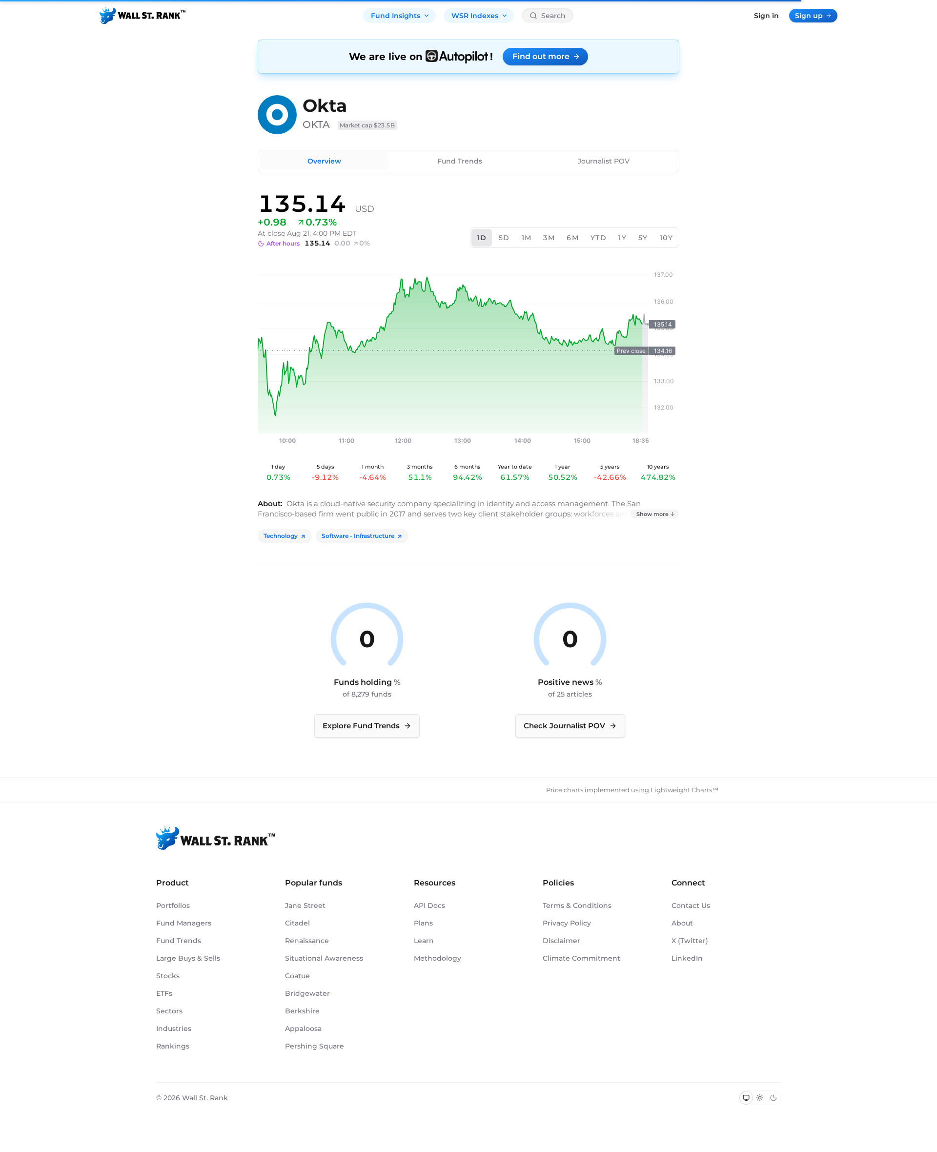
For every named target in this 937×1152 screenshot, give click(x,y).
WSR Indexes (474, 15)
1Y (622, 237)
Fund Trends (459, 161)
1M (527, 237)
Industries (173, 1028)
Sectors (169, 1011)
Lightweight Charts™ (684, 790)
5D (504, 237)
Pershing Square (314, 1046)
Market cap (367, 125)
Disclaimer (561, 940)
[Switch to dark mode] (773, 1098)
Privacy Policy (567, 923)
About (682, 923)
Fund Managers (183, 923)
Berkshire (302, 1011)
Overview (324, 161)
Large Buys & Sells (188, 958)
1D (482, 237)
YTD (599, 237)
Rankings (172, 1046)
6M (573, 237)
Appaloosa (303, 1028)
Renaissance (307, 940)
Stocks (168, 975)
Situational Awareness (324, 958)
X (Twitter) (690, 940)
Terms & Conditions (577, 905)
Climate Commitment (581, 958)
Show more (652, 514)
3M (549, 237)
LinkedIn (687, 958)
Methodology (437, 958)
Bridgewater (307, 993)
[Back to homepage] (142, 15)
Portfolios (173, 905)
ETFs (164, 993)
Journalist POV (604, 161)
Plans (423, 923)
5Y (643, 237)
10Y (666, 237)
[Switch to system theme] (746, 1098)
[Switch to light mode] (760, 1098)
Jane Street (305, 905)
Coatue (297, 975)
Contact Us (691, 905)
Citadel (297, 923)
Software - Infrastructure (358, 535)
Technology (281, 535)
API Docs (429, 905)
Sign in (766, 15)
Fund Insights (395, 15)
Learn (424, 940)
